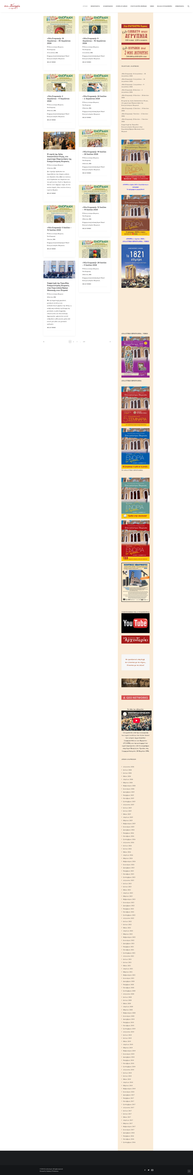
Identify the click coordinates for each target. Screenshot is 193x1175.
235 (84, 341)
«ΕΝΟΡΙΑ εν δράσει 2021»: (131, 185)
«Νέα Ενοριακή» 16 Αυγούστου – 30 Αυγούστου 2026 (58, 41)
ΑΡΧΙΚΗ (85, 6)
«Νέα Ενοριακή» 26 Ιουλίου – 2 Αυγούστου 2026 (94, 97)
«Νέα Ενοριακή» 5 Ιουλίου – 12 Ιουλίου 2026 (59, 229)
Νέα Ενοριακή (51, 49)
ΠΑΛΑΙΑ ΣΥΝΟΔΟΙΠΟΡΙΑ (164, 6)
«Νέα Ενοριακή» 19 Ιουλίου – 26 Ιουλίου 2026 (94, 153)
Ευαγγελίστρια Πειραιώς (56, 47)
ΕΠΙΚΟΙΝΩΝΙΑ (179, 6)
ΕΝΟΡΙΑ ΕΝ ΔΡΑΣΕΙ (121, 6)
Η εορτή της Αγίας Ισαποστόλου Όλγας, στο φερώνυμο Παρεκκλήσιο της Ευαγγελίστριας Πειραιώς (59, 158)
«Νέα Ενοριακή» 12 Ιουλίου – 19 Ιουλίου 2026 (94, 208)
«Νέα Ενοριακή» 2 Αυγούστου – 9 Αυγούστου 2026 (58, 99)
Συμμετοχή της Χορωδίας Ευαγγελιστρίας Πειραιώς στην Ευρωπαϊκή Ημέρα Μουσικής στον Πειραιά (58, 287)
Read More (51, 62)
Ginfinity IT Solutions (52, 1171)
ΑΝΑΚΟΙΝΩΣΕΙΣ (108, 6)
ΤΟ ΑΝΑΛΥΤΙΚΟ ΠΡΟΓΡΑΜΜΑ (132, 470)
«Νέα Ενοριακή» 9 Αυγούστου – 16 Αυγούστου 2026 (94, 41)
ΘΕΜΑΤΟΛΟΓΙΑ (95, 6)
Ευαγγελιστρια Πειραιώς (139, 6)
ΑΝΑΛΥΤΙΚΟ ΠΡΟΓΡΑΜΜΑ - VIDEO (136, 241)
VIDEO (152, 6)
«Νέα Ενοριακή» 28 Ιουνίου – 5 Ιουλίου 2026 (94, 264)
